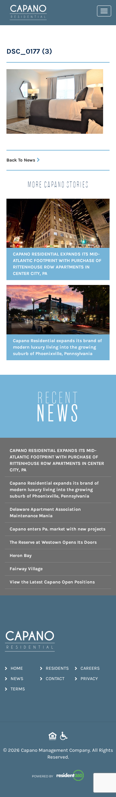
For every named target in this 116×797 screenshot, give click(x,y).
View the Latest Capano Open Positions (52, 582)
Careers (90, 668)
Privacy (89, 678)
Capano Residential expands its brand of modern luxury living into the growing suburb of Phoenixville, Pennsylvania (54, 489)
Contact (55, 678)
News (17, 678)
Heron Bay (21, 555)
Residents (57, 668)
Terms (18, 689)
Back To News (20, 160)
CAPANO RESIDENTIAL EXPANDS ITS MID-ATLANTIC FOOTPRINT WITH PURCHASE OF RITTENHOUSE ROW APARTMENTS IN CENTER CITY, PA (57, 460)
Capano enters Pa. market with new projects (57, 529)
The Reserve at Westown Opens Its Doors (53, 542)
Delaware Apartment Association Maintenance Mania (45, 513)
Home (17, 668)
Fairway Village (26, 569)
